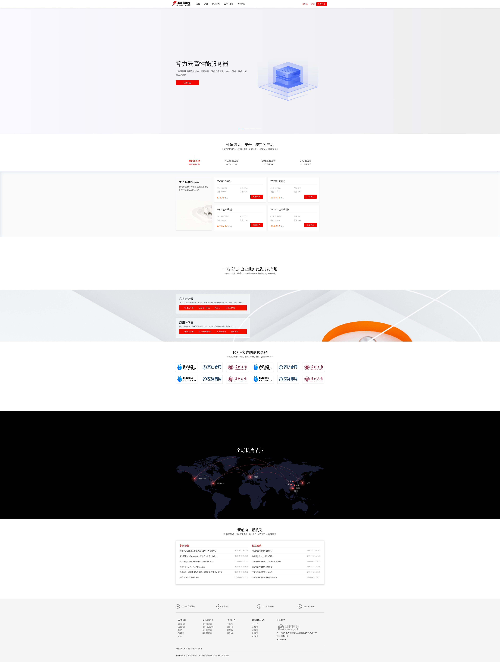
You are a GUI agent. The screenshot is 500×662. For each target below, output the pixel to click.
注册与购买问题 (207, 627)
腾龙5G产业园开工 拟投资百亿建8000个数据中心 (198, 551)
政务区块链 (188, 332)
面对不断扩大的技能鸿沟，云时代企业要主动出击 (198, 556)
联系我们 (230, 630)
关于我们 (241, 4)
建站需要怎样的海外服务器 (262, 567)
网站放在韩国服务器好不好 (262, 551)
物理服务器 (182, 624)
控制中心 (255, 624)
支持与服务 (228, 4)
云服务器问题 (207, 624)
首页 (198, 4)
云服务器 (181, 633)
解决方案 (216, 4)
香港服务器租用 (196, 649)
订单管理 (255, 630)
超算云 (180, 636)
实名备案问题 (207, 630)
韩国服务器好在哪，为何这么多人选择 (266, 562)
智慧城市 (234, 332)
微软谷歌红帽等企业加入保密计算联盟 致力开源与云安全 (201, 572)
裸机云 (180, 630)
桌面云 (217, 308)
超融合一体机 (204, 308)
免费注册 (321, 4)
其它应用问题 (207, 633)
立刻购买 (256, 197)
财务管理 (255, 633)
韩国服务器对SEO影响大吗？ (263, 556)
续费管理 (255, 627)
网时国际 (187, 649)
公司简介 (230, 624)
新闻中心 (230, 627)
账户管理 (255, 636)
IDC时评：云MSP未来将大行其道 (192, 567)
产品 (206, 4)
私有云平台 (188, 308)
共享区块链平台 (205, 332)
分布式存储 (230, 308)
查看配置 (187, 83)
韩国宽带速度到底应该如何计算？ (264, 578)
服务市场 (230, 633)
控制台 (305, 4)
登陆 (313, 4)
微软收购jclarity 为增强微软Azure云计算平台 (196, 562)
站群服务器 (182, 627)
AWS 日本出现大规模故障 (189, 578)
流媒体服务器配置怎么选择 (262, 572)
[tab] (194, 161)
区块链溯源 (221, 332)
